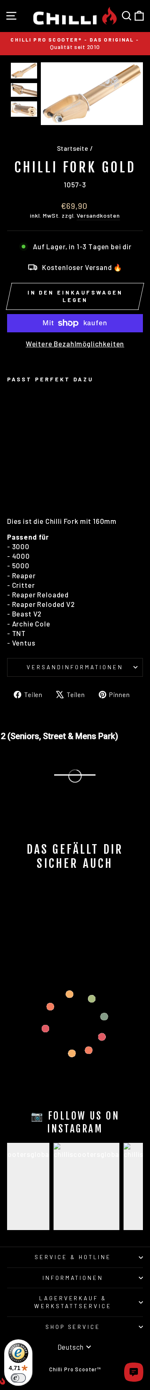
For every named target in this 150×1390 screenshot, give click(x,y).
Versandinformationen (75, 667)
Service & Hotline (73, 1257)
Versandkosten (98, 215)
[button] (24, 70)
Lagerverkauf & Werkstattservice (73, 1302)
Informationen (73, 1278)
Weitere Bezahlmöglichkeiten (75, 343)
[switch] (18, 1378)
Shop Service (73, 1327)
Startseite (72, 148)
